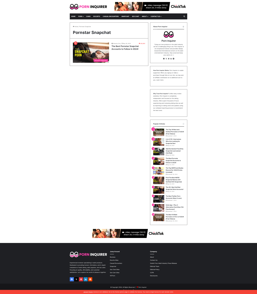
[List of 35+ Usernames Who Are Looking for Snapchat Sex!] (158, 142)
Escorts (96, 16)
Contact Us (155, 16)
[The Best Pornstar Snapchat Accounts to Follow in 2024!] (158, 161)
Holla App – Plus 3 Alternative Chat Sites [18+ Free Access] (175, 207)
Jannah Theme (88, 292)
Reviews (112, 257)
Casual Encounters (111, 16)
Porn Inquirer (174, 70)
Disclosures (154, 275)
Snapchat (125, 16)
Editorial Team (154, 266)
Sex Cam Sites (114, 272)
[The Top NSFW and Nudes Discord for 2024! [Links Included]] (158, 171)
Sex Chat (135, 16)
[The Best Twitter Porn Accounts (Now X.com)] (158, 199)
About (144, 16)
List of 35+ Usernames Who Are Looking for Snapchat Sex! (173, 141)
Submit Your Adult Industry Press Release (163, 263)
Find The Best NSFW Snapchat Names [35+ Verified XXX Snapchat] (174, 180)
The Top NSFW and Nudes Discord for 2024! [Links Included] (174, 170)
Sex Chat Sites (114, 269)
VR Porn (112, 275)
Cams (88, 16)
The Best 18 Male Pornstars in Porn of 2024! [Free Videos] (175, 217)
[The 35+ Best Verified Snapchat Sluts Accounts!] (158, 190)
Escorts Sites (114, 260)
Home (73, 16)
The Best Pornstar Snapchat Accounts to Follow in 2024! (173, 160)
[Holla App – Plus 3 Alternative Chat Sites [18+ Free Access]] (158, 208)
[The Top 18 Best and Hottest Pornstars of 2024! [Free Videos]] (158, 132)
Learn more (159, 80)
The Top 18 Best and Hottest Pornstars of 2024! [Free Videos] (175, 132)
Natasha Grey (117, 43)
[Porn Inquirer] (88, 6)
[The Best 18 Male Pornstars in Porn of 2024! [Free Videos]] (158, 217)
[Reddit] (173, 59)
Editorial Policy (155, 269)
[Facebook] (164, 59)
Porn (80, 16)
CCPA (152, 272)
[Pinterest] (168, 59)
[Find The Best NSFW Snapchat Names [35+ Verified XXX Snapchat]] (158, 180)
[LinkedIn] (171, 59)
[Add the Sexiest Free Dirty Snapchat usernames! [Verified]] (158, 151)
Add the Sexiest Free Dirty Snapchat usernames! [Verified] (174, 151)
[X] (166, 59)
